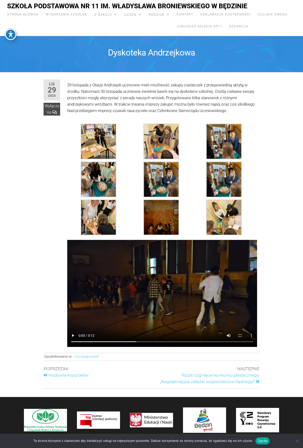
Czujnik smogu (273, 14)
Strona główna (23, 14)
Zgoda (262, 441)
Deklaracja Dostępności (225, 14)
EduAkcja (238, 26)
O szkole (103, 14)
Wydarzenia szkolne (66, 14)
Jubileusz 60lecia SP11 (199, 26)
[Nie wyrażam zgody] (297, 441)
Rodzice (156, 14)
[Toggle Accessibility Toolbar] (10, 34)
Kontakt (185, 14)
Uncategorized (86, 356)
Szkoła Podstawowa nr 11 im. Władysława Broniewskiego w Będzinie (127, 6)
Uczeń (130, 14)
